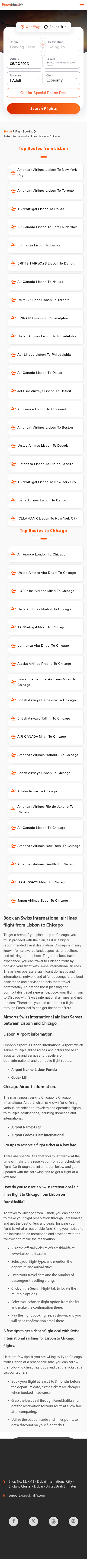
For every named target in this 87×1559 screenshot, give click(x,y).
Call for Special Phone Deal (43, 93)
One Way (33, 27)
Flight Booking (24, 131)
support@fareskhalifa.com (27, 1496)
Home (7, 131)
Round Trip (58, 27)
